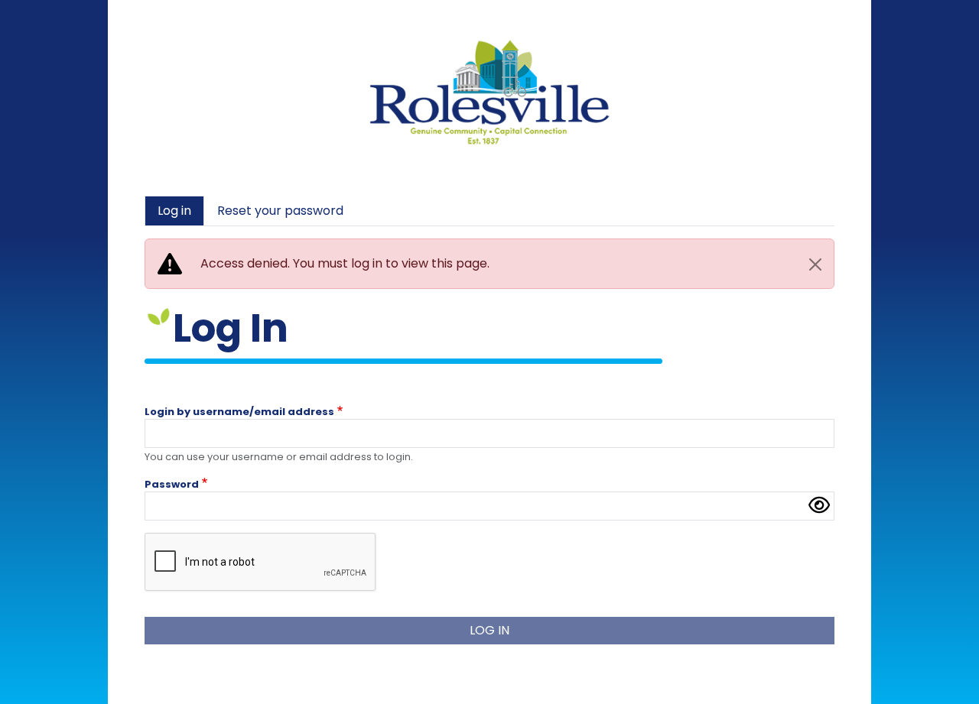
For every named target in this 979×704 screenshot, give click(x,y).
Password (172, 485)
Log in (174, 210)
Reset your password (280, 210)
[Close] (815, 264)
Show (819, 506)
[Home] (489, 45)
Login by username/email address (239, 412)
